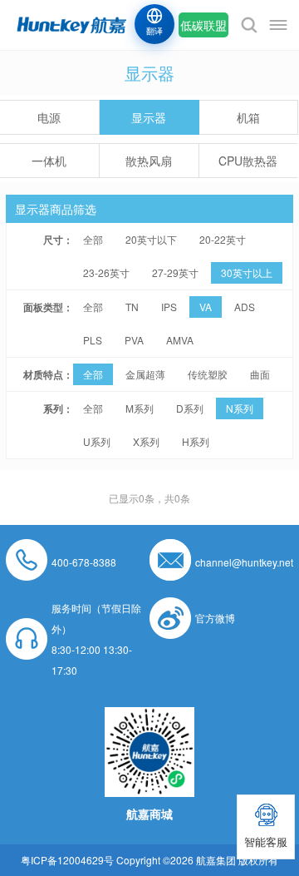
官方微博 (215, 618)
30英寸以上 (246, 272)
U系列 (96, 441)
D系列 (189, 408)
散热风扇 (148, 160)
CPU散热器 (247, 160)
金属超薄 (145, 374)
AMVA (180, 340)
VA (205, 306)
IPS (169, 306)
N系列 (239, 408)
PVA (134, 340)
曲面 (260, 374)
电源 (49, 117)
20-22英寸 (222, 239)
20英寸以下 (151, 239)
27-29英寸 (175, 272)
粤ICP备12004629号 (67, 860)
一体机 (49, 160)
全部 (93, 239)
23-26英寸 (106, 272)
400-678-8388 (83, 562)
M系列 (139, 408)
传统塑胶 (208, 374)
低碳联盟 (203, 25)
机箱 (248, 117)
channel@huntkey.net (244, 562)
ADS (244, 306)
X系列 (146, 441)
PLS (92, 340)
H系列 (195, 441)
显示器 (148, 117)
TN (132, 306)
